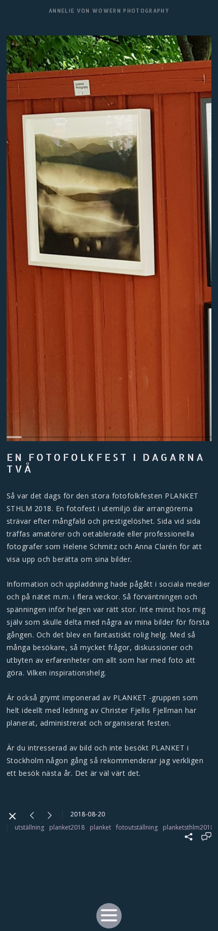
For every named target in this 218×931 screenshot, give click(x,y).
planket (100, 827)
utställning (29, 827)
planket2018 (67, 827)
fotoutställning (137, 827)
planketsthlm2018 (188, 827)
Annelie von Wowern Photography (109, 11)
